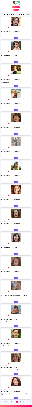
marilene (2, 268)
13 (23, 401)
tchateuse (2, 364)
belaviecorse (3, 388)
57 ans (4, 125)
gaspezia (2, 172)
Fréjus (2, 341)
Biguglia (2, 389)
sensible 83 (3, 340)
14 (25, 401)
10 (18, 401)
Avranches (2, 101)
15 (27, 401)
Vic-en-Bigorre (3, 149)
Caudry (2, 317)
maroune (2, 76)
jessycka (2, 196)
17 (30, 401)
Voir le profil (16, 37)
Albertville (2, 245)
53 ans (5, 29)
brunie (2, 244)
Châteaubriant (3, 365)
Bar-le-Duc (2, 77)
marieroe (2, 148)
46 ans (7, 269)
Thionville (2, 53)
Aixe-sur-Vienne (3, 173)
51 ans (5, 317)
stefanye (2, 28)
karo (1, 316)
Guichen (2, 221)
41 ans (7, 365)
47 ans (5, 197)
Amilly (2, 197)
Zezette (2, 292)
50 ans (6, 77)
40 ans (7, 149)
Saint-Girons (3, 269)
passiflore (2, 100)
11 (20, 401)
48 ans (6, 53)
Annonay (2, 29)
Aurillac (2, 293)
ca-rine (2, 124)
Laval (2, 125)
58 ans (6, 101)
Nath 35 (2, 220)
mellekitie (2, 52)
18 (16, 403)
